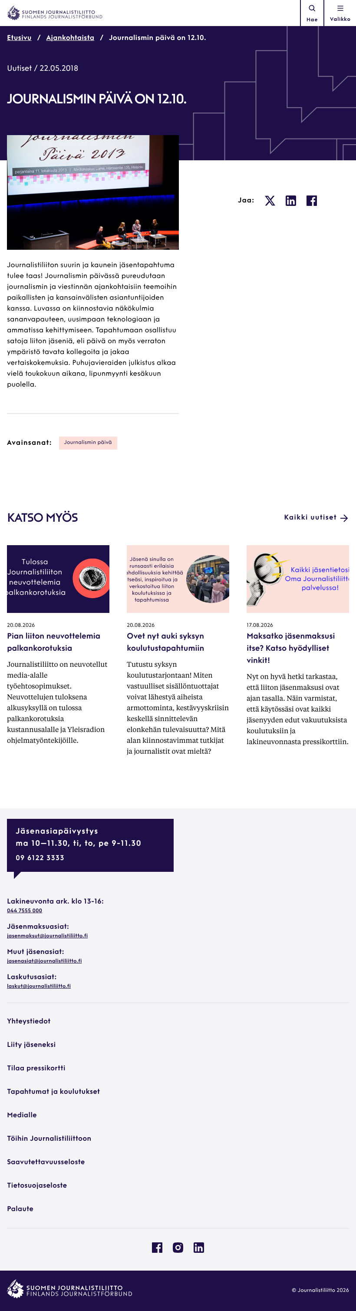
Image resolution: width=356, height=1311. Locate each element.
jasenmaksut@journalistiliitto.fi (47, 936)
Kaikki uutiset (310, 517)
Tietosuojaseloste (37, 1185)
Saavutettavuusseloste (46, 1162)
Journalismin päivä (88, 442)
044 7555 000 (24, 911)
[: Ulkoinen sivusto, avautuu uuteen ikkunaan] (270, 200)
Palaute (20, 1209)
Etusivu (19, 38)
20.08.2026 (21, 625)
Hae (312, 20)
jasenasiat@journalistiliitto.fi (44, 961)
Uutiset (19, 69)
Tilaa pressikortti (36, 1068)
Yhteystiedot (28, 1021)
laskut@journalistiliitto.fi (39, 986)
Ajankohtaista (70, 38)
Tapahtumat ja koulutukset (53, 1092)
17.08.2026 (260, 625)
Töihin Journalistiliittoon (49, 1139)
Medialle (22, 1115)
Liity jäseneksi (31, 1045)
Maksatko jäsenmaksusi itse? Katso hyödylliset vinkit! (291, 649)
